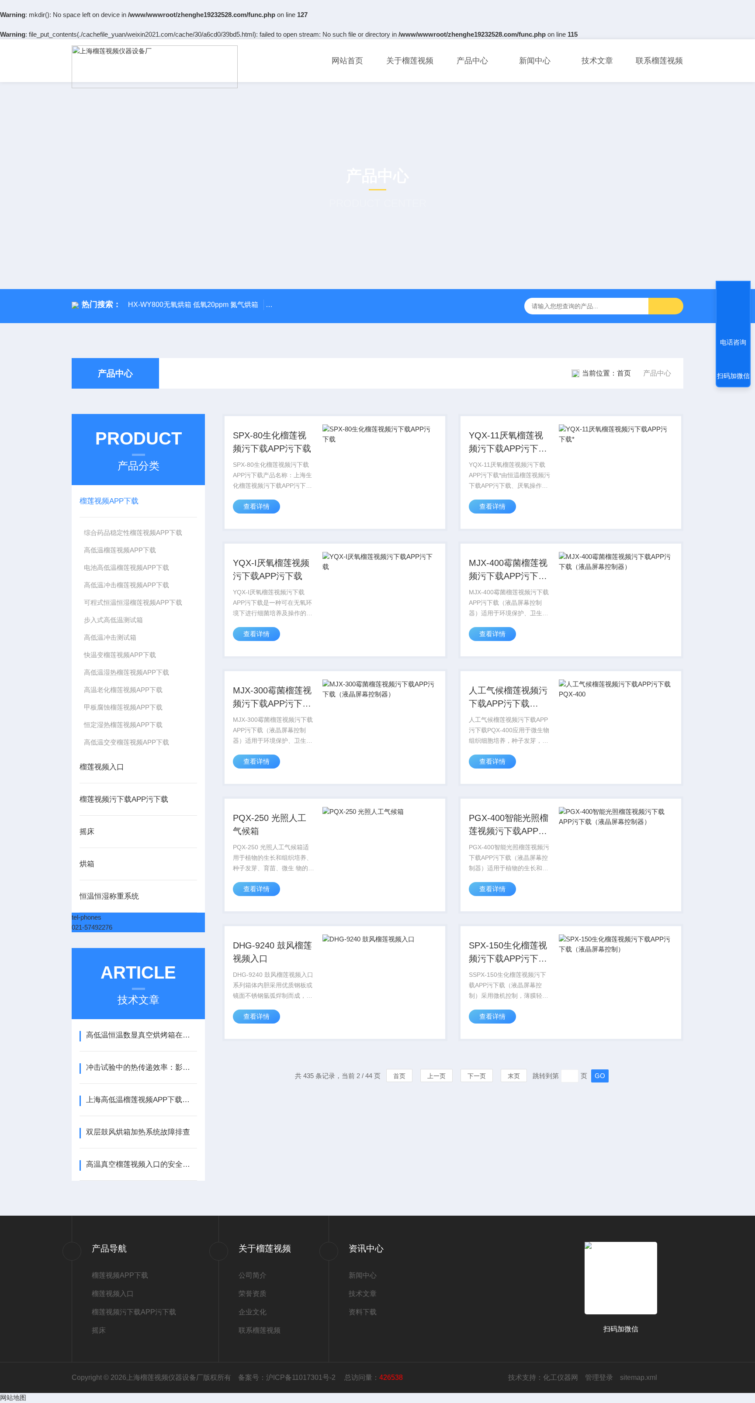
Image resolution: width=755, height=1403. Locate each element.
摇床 (87, 831)
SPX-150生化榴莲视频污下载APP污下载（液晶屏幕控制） (508, 953)
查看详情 (256, 506)
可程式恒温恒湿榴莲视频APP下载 (133, 602)
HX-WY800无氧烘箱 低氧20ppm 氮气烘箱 (193, 304)
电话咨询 (733, 342)
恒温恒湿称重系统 (109, 896)
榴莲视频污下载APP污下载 (124, 799)
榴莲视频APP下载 (109, 501)
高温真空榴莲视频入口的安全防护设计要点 (141, 1164)
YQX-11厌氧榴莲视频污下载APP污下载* (508, 443)
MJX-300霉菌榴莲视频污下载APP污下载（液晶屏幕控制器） (272, 698)
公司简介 (253, 1275)
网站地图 (13, 1397)
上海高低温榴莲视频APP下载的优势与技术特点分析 (141, 1100)
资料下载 (363, 1312)
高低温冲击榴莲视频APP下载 (126, 585)
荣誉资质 (253, 1293)
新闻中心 (535, 60)
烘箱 (87, 864)
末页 (514, 1075)
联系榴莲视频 (659, 60)
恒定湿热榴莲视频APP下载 (123, 724)
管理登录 (599, 1377)
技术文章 (597, 60)
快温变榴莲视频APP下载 (120, 654)
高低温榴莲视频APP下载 (120, 550)
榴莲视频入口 (102, 767)
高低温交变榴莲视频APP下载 (126, 742)
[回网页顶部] (733, 310)
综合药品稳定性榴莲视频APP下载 (133, 532)
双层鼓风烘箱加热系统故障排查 (138, 1132)
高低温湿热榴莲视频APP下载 (126, 672)
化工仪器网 (560, 1377)
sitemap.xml (638, 1377)
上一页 (436, 1075)
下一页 (477, 1075)
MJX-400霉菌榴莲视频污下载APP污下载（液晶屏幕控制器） (508, 570)
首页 (624, 373)
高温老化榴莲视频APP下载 (123, 689)
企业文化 (253, 1312)
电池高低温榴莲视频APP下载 (126, 567)
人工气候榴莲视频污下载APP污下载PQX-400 (508, 698)
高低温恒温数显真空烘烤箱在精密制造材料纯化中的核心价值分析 (141, 1035)
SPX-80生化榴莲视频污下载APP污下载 (272, 442)
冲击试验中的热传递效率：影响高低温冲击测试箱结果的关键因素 (141, 1067)
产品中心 (472, 60)
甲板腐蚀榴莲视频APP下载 (123, 707)
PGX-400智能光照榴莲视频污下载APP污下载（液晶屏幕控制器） (508, 825)
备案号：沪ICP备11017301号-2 (287, 1377)
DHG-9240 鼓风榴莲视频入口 (272, 952)
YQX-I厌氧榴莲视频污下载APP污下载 (271, 569)
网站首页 (347, 60)
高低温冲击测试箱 (110, 637)
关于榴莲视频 (409, 60)
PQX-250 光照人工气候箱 (269, 824)
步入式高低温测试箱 (113, 620)
